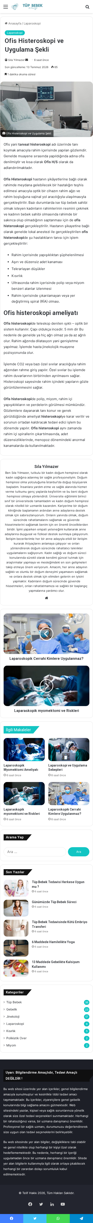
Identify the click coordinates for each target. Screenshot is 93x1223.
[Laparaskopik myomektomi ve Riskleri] (24, 793)
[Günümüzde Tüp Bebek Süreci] (16, 908)
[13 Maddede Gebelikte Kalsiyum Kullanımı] (16, 968)
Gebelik (11, 1009)
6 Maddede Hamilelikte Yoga (53, 942)
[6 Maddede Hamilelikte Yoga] (16, 948)
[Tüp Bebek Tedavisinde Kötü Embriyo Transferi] (16, 928)
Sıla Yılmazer (16, 60)
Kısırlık (10, 1031)
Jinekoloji (12, 1016)
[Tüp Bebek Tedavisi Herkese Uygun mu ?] (16, 888)
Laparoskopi (32, 23)
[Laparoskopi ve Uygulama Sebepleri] (68, 749)
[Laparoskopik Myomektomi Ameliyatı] (24, 749)
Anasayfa (14, 23)
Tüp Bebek (14, 1002)
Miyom (11, 1045)
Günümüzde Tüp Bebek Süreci (54, 902)
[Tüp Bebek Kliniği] (29, 6)
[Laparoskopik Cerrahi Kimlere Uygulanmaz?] (68, 793)
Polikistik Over (16, 1038)
